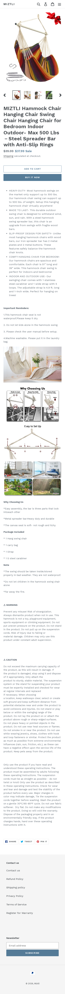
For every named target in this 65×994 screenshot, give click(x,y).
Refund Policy (14, 878)
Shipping (8, 156)
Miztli (9, 4)
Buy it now (32, 177)
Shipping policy (15, 887)
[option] (16, 95)
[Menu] (59, 4)
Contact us (13, 870)
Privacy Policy (14, 895)
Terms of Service (16, 904)
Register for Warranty (19, 912)
